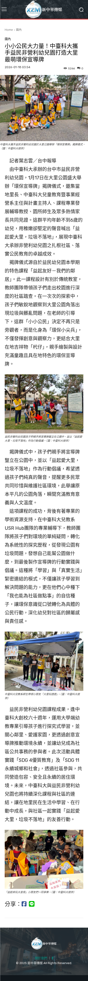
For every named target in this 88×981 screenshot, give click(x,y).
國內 (19, 30)
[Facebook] (52, 958)
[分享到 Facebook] (24, 904)
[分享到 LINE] (31, 904)
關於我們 (41, 958)
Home (9, 30)
